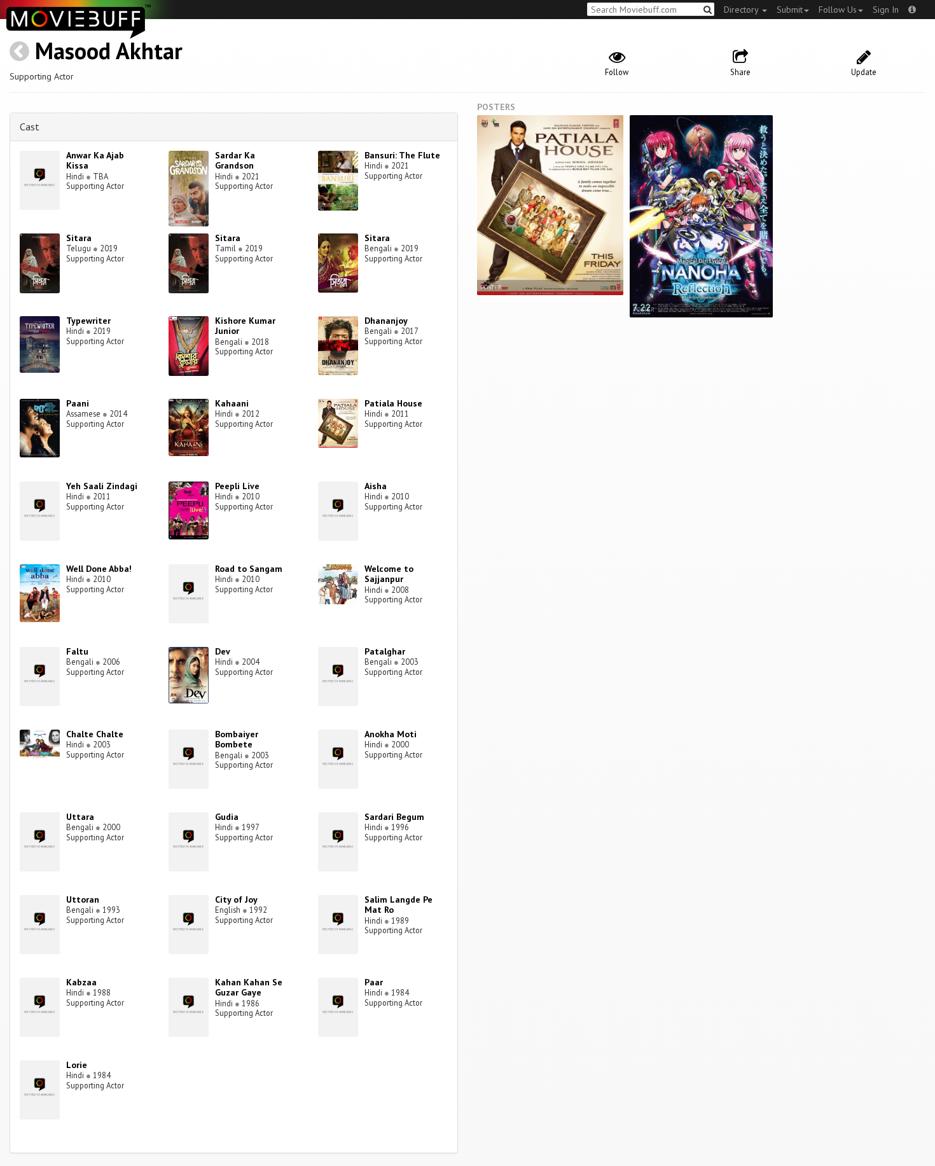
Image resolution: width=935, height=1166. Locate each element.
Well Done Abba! (99, 568)
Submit (790, 9)
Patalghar (384, 651)
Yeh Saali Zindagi (101, 486)
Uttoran (82, 899)
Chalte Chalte (94, 734)
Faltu (77, 651)
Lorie (76, 1065)
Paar (373, 982)
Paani (77, 403)
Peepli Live (237, 486)
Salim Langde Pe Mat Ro (398, 905)
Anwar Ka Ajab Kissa (95, 160)
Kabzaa (81, 982)
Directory (742, 9)
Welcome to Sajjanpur (388, 574)
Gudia (227, 816)
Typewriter (88, 320)
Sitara (79, 238)
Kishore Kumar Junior (245, 326)
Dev (222, 651)
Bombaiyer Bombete (236, 739)
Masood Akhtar (109, 51)
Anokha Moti (390, 734)
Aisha (375, 486)
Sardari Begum (394, 816)
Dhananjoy (386, 320)
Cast (29, 126)
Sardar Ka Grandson (235, 160)
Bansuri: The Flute (402, 155)
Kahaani (232, 403)
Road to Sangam (248, 568)
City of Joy (236, 899)
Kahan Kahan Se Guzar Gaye (248, 987)
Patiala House (393, 403)
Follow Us (838, 9)
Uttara (80, 816)
